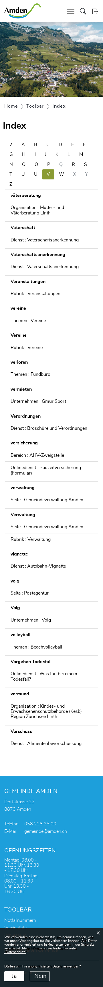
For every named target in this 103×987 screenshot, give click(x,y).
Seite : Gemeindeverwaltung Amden (47, 500)
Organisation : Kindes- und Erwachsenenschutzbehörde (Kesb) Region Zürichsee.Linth (46, 711)
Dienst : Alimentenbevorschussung (46, 743)
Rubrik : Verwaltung (31, 539)
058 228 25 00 (40, 824)
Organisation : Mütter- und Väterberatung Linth (37, 210)
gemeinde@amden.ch (45, 831)
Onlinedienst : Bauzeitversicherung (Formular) (46, 470)
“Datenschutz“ (15, 952)
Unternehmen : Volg (31, 620)
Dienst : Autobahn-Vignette (38, 566)
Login (95, 11)
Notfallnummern (20, 920)
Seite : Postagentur (30, 593)
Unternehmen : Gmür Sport (38, 401)
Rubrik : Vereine (27, 347)
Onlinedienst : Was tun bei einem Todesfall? (44, 676)
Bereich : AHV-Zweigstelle (37, 455)
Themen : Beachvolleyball (36, 647)
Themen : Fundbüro (30, 374)
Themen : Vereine (28, 320)
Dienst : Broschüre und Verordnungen (49, 428)
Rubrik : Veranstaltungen (35, 293)
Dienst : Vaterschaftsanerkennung (45, 240)
